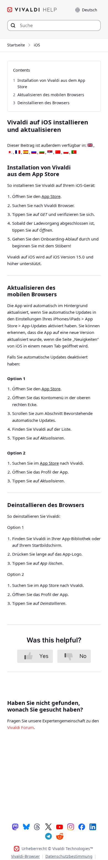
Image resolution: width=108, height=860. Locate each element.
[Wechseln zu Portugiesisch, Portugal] (73, 152)
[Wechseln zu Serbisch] (49, 152)
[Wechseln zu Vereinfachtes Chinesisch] (57, 152)
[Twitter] (48, 826)
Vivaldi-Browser (25, 856)
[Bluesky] (26, 826)
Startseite (16, 45)
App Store (51, 196)
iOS (37, 45)
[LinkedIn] (93, 826)
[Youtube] (60, 826)
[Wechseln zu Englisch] (90, 145)
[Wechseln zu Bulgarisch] (41, 152)
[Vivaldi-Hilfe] (32, 9)
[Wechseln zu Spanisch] (25, 152)
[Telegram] (48, 836)
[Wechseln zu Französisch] (17, 152)
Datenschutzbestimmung (68, 856)
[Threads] (37, 826)
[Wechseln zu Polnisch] (65, 152)
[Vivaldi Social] (15, 826)
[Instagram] (71, 826)
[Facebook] (82, 826)
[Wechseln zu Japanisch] (9, 152)
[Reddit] (60, 836)
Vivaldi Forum (20, 727)
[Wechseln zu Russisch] (33, 152)
